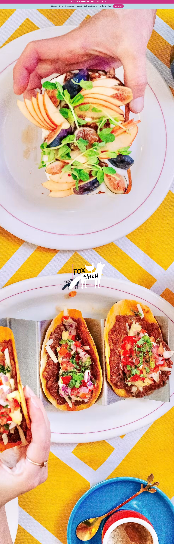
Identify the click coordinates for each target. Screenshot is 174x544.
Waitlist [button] (118, 6)
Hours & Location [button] (66, 6)
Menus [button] (54, 6)
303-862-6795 (101, 2)
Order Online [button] (105, 6)
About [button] (79, 6)
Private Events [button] (90, 6)
